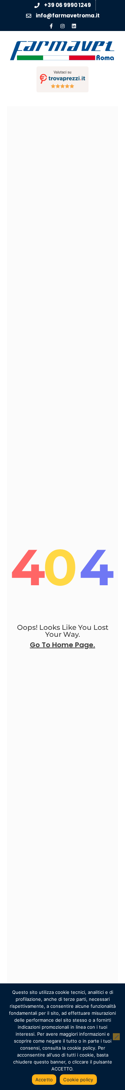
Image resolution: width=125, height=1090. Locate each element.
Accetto (44, 1079)
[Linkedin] (74, 26)
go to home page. (62, 645)
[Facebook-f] (51, 26)
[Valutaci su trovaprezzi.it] (62, 79)
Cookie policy (78, 1079)
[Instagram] (62, 26)
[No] (116, 1036)
